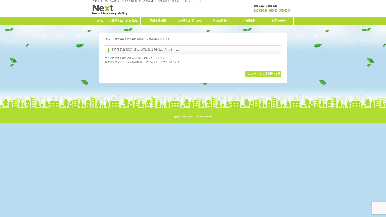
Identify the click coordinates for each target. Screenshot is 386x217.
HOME (108, 39)
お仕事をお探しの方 (190, 20)
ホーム (99, 20)
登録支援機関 (157, 20)
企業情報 (249, 20)
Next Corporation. (189, 117)
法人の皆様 (220, 20)
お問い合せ (279, 20)
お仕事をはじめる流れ (123, 20)
